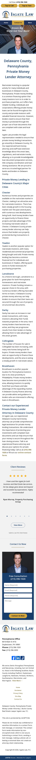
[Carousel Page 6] (29, 516)
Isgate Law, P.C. (25, 750)
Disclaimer (18, 690)
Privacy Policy (18, 693)
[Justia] (22, 658)
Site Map (18, 696)
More (30, 23)
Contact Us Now (18, 616)
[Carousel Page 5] (24, 516)
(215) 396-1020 (15, 647)
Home (6, 23)
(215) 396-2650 (12, 650)
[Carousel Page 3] (16, 516)
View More (18, 525)
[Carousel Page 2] (11, 516)
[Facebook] (14, 658)
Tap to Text (26, 6)
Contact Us (18, 23)
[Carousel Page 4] (20, 516)
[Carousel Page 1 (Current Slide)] (7, 516)
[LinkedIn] (18, 658)
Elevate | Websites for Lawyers (18, 758)
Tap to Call (9, 6)
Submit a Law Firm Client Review (18, 533)
